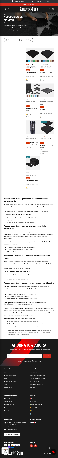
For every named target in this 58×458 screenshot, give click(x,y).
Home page (7, 398)
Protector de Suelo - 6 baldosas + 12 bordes (31, 66)
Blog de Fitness (7, 410)
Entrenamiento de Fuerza (10, 375)
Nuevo (5, 372)
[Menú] (8, 448)
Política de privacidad (35, 381)
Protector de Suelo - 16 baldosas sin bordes (45, 139)
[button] (8, 9)
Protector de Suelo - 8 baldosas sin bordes (45, 66)
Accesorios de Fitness (9, 390)
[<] (4, 1)
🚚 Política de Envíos (34, 407)
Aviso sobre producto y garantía (37, 378)
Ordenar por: (26, 46)
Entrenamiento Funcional (10, 381)
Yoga (5, 384)
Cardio (5, 378)
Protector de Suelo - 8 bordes (31, 102)
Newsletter (6, 407)
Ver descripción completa (10, 32)
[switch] (5, 452)
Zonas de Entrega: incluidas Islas (42, 1)
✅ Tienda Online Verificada (36, 404)
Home (5, 14)
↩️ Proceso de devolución (36, 414)
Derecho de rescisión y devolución (37, 375)
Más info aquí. (38, 361)
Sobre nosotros (8, 401)
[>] (53, 1)
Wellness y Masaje (8, 387)
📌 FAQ (31, 398)
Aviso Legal (32, 387)
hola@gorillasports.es (12, 429)
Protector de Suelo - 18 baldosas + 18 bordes (31, 174)
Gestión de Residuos (9, 404)
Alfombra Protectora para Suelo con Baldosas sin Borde (46, 103)
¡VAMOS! (47, 356)
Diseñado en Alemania (19, 1)
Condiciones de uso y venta (36, 372)
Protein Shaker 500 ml (31, 138)
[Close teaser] (49, 448)
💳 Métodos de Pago (34, 410)
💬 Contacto (33, 401)
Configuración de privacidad (36, 384)
